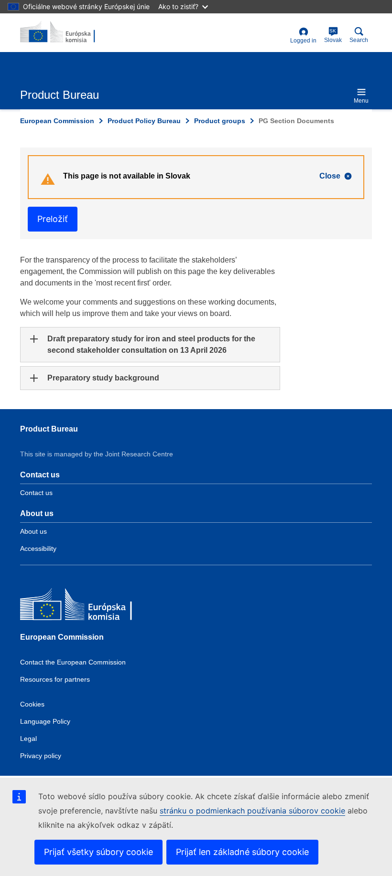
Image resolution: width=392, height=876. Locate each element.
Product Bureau (49, 429)
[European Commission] (89, 606)
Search (358, 40)
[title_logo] (66, 32)
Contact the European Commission (73, 662)
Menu (361, 100)
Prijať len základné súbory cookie (242, 852)
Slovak (333, 35)
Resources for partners (55, 679)
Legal (28, 738)
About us (33, 531)
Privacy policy (40, 756)
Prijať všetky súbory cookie (98, 852)
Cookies (32, 704)
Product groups (219, 121)
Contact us (36, 492)
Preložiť (52, 219)
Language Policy (45, 721)
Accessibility (38, 548)
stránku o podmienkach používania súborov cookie (252, 810)
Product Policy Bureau (144, 121)
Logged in (303, 40)
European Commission (57, 121)
